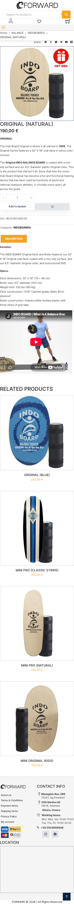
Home (3, 32)
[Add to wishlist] (52, 206)
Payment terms (9, 805)
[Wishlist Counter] (39, 21)
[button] (69, 51)
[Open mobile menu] (3, 27)
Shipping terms (9, 811)
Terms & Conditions (12, 800)
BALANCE (18, 32)
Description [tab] (14, 238)
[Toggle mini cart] (68, 21)
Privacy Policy (9, 816)
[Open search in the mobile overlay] (37, 15)
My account (7, 821)
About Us (6, 795)
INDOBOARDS (36, 32)
